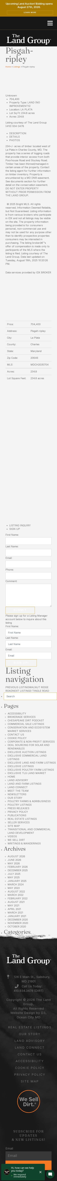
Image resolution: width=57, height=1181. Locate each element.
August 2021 (16, 901)
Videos (12, 836)
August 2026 (16, 856)
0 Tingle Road (30, 690)
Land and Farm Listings (24, 783)
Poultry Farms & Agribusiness (29, 801)
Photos (14, 140)
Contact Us (16, 734)
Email (9, 1148)
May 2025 (14, 877)
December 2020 (18, 919)
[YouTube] (33, 23)
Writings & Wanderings (24, 843)
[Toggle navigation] (50, 23)
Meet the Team (18, 790)
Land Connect (18, 787)
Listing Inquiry (20, 525)
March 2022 (15, 894)
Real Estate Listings (22, 818)
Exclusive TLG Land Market (27, 773)
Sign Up (14, 528)
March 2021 (15, 912)
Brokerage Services (22, 716)
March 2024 (16, 884)
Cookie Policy (17, 738)
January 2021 (17, 916)
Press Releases (18, 808)
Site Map (14, 825)
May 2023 (14, 888)
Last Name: (11, 546)
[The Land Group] (28, 39)
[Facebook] (17, 23)
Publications (17, 815)
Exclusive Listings (21, 766)
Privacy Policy (18, 811)
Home (8, 67)
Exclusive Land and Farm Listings (32, 762)
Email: (8, 557)
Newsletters (17, 794)
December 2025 (18, 870)
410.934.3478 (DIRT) (28, 991)
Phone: (9, 569)
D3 (43, 1013)
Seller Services (19, 822)
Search (30, 696)
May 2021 (13, 905)
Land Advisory (18, 780)
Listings (16, 67)
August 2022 (16, 891)
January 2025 (17, 880)
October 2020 (17, 926)
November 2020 (18, 923)
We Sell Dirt (16, 839)
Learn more (30, 12)
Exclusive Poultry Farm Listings (31, 769)
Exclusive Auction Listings (27, 752)
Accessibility (17, 713)
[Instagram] (41, 23)
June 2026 (14, 859)
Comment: (11, 581)
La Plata (27, 109)
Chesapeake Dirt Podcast (26, 720)
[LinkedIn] (25, 23)
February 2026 (18, 866)
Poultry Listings (20, 804)
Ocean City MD (28, 1017)
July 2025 (14, 873)
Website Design (22, 1013)
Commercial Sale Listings (26, 723)
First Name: (12, 534)
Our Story (15, 797)
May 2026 (14, 863)
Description (17, 133)
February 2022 (18, 898)
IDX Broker (43, 272)
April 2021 (14, 909)
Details (14, 136)
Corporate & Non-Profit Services (31, 741)
